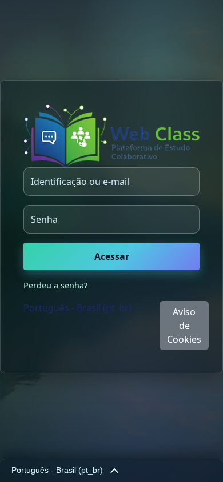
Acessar (111, 256)
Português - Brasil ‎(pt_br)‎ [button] (78, 308)
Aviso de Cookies (184, 326)
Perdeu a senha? (55, 285)
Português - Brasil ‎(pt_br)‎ (57, 470)
